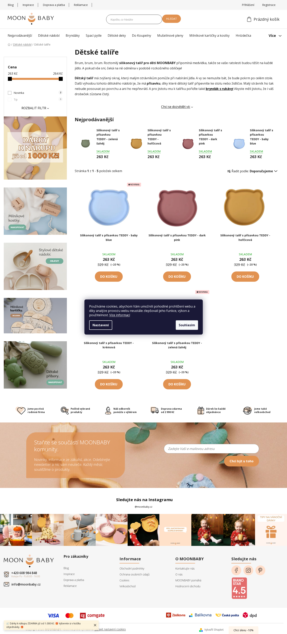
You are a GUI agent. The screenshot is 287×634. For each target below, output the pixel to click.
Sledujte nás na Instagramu (144, 499)
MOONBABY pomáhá (188, 580)
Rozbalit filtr (34, 108)
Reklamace (81, 5)
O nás (179, 574)
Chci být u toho (241, 461)
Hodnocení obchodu (187, 586)
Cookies (124, 580)
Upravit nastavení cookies (110, 629)
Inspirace (28, 5)
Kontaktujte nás (185, 568)
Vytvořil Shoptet (214, 629)
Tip (37, 99)
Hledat (171, 19)
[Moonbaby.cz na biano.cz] (239, 587)
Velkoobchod (128, 586)
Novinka (37, 93)
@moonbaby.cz (143, 506)
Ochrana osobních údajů (135, 574)
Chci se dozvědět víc (175, 106)
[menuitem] (21, 35)
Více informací (119, 315)
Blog (11, 5)
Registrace (269, 5)
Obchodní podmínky (132, 568)
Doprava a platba (54, 5)
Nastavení (101, 325)
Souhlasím (187, 325)
